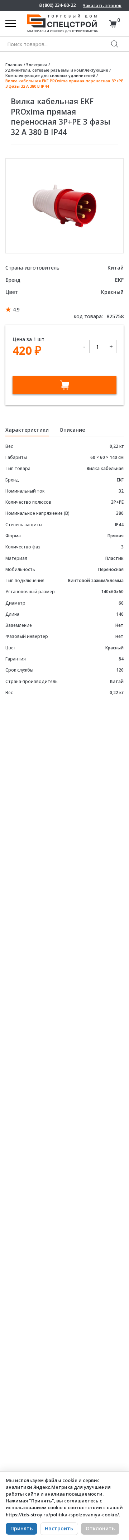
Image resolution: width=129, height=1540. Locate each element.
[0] (112, 24)
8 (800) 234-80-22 (57, 5)
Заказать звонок (102, 5)
